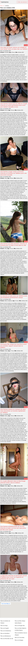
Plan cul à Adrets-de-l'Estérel (5, 622)
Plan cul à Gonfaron (5, 633)
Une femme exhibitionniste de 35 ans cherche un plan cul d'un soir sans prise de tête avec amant (13, 528)
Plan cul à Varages (19, 640)
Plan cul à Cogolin (5, 628)
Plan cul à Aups (4, 625)
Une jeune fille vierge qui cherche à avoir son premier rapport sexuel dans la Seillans (13, 345)
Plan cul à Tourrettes (19, 637)
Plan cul (2, 5)
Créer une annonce (22, 2)
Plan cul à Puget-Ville (20, 625)
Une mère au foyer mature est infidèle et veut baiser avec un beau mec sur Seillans (13, 48)
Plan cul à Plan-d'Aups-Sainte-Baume (20, 622)
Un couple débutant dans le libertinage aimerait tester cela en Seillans (12, 481)
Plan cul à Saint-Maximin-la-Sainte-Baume (21, 629)
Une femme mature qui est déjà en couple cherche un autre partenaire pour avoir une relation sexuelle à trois (13, 105)
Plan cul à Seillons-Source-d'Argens (21, 634)
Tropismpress (4, 2)
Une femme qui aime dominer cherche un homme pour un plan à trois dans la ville (13, 244)
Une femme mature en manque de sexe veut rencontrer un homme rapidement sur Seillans (13, 410)
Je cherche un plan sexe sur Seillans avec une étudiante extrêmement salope (13, 296)
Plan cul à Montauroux (6, 636)
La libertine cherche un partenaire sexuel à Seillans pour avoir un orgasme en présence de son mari (13, 577)
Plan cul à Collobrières (6, 630)
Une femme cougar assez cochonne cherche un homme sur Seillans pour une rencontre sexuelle (13, 173)
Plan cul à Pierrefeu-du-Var (7, 638)
